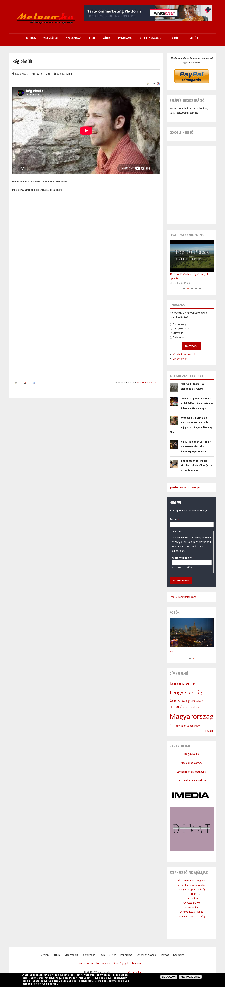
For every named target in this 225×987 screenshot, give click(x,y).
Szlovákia (178, 333)
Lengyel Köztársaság (191, 911)
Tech (102, 954)
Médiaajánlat (103, 963)
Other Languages (146, 954)
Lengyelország (181, 328)
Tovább (209, 730)
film (173, 725)
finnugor (181, 725)
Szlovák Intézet (191, 903)
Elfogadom (169, 977)
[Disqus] (86, 244)
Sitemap (164, 954)
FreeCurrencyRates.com (183, 596)
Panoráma (126, 954)
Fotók (174, 38)
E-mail (174, 519)
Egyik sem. (178, 337)
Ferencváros (192, 707)
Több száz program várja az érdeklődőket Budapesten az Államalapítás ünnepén (197, 403)
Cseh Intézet (191, 898)
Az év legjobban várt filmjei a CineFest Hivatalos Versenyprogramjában (196, 446)
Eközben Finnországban (191, 880)
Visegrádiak (71, 954)
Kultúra (57, 954)
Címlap (45, 954)
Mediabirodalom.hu (191, 762)
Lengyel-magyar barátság (191, 889)
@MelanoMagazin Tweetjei (185, 487)
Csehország (179, 324)
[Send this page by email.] (153, 83)
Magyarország (191, 716)
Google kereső (181, 132)
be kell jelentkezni (146, 382)
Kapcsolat (178, 954)
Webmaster (134, 972)
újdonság (177, 707)
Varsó (173, 651)
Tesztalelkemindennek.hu (191, 780)
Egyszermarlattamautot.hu (192, 771)
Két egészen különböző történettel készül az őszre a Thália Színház (196, 465)
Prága (173, 654)
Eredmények (180, 359)
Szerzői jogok (121, 963)
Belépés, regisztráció (187, 100)
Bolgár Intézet (191, 907)
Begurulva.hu (191, 754)
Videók (194, 38)
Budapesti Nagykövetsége (191, 916)
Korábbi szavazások (184, 354)
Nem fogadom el (190, 977)
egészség (197, 701)
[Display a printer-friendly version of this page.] (148, 83)
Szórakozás (88, 954)
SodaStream (193, 725)
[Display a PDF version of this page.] (158, 83)
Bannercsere (139, 963)
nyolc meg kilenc (183, 557)
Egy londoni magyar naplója (191, 885)
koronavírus (183, 683)
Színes (112, 954)
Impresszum (86, 963)
